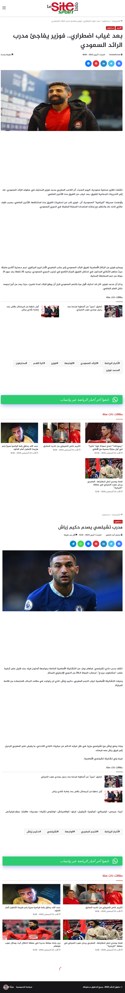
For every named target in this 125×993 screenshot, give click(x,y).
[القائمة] (4, 9)
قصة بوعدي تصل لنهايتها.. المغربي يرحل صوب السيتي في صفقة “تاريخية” (105, 485)
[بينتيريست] (96, 63)
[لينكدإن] (103, 63)
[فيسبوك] (119, 63)
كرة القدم (38, 363)
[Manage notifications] (5, 987)
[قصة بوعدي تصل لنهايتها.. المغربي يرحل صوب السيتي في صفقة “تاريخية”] (104, 468)
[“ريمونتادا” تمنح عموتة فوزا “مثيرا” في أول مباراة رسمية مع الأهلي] (104, 433)
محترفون (106, 21)
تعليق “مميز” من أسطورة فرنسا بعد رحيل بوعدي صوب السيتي (84, 308)
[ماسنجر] (88, 63)
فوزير (54, 363)
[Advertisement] (62, 158)
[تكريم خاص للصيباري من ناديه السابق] (61, 433)
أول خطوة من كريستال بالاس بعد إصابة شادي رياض (23, 308)
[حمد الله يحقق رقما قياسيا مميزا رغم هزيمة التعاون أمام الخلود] (19, 433)
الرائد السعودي (89, 363)
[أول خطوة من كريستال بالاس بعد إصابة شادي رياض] (50, 311)
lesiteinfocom (114, 54)
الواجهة (68, 363)
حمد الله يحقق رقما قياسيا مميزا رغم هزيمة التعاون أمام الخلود (20, 447)
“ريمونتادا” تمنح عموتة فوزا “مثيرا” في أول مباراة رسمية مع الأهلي (105, 447)
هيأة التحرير (8, 987)
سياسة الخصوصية (24, 987)
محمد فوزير (112, 370)
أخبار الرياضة (111, 363)
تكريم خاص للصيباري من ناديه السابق (61, 446)
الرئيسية (116, 21)
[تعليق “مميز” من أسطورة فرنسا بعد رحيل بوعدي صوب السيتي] (113, 311)
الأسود (119, 28)
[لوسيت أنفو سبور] (62, 8)
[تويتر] (111, 63)
